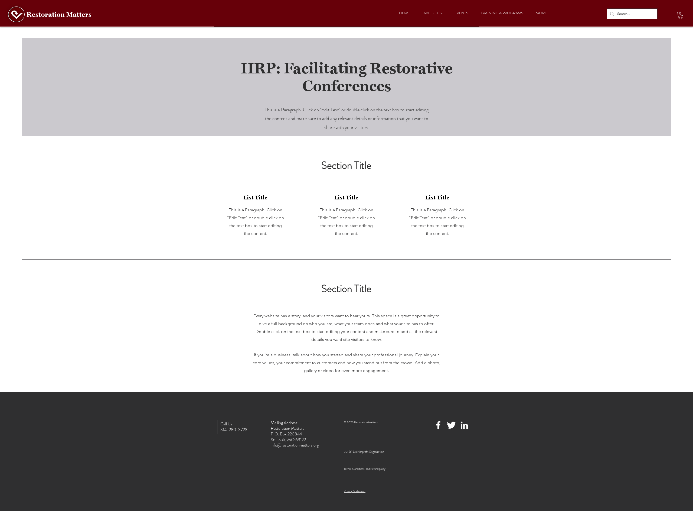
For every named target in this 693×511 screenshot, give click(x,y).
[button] (680, 15)
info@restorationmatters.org (295, 445)
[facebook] (438, 425)
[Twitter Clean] (451, 425)
